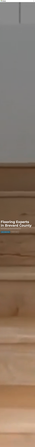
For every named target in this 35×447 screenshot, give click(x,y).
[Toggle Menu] (33, 1)
